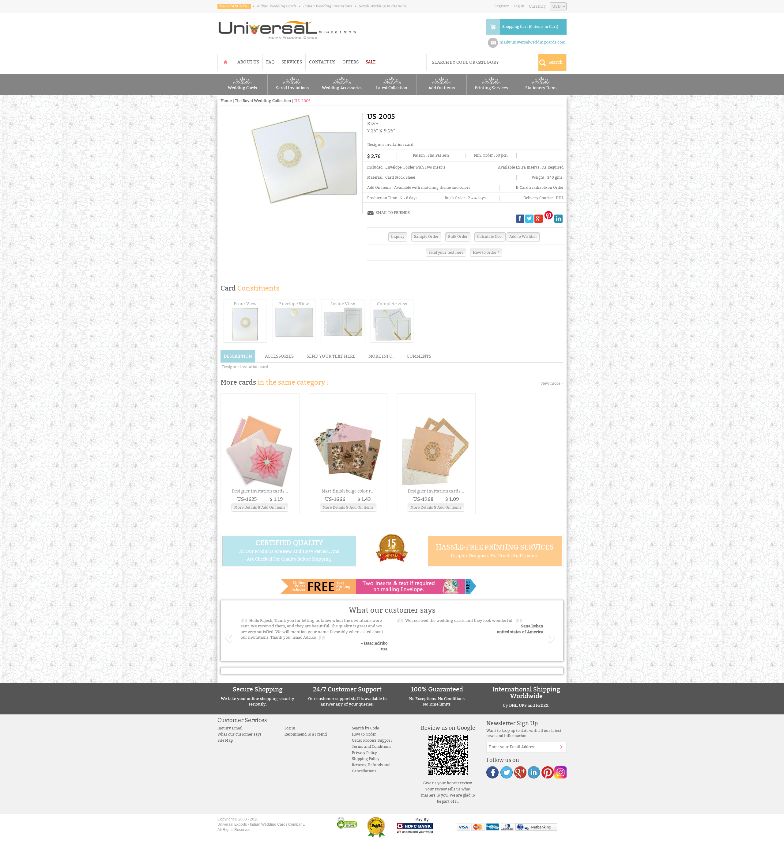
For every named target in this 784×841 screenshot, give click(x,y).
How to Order (364, 734)
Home (226, 100)
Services (291, 62)
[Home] (225, 62)
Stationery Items (541, 88)
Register (501, 6)
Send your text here (445, 252)
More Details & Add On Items (259, 507)
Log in (519, 6)
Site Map (225, 740)
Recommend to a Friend (306, 734)
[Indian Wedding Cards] (287, 28)
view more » (552, 383)
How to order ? (486, 252)
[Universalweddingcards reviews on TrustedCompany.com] (376, 827)
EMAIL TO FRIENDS (392, 213)
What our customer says (239, 734)
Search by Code (365, 728)
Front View (245, 303)
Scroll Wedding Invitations (382, 6)
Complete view (392, 303)
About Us (248, 62)
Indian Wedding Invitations (327, 6)
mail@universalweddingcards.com (532, 42)
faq (270, 62)
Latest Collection (391, 88)
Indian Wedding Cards (276, 6)
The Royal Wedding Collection (263, 100)
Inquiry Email (230, 728)
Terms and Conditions (371, 746)
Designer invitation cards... (260, 491)
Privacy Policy (364, 753)
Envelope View (294, 303)
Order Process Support (372, 740)
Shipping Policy (365, 759)
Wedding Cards (242, 88)
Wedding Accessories (342, 88)
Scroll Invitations (292, 88)
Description (238, 356)
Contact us (322, 62)
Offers (350, 62)
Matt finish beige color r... (348, 491)
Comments (419, 356)
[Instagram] (560, 772)
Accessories (279, 356)
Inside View (343, 303)
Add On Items (441, 88)
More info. (381, 356)
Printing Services (491, 88)
